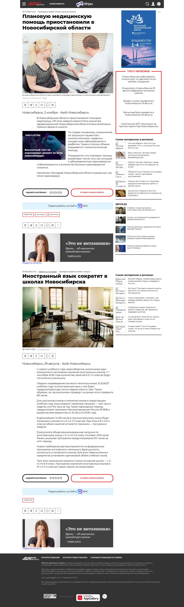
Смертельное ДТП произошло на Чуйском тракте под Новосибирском (138, 125)
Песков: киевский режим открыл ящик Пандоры (142, 247)
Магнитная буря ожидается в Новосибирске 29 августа (138, 113)
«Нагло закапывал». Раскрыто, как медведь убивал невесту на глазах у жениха (144, 300)
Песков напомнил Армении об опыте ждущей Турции (144, 228)
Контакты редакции (50, 558)
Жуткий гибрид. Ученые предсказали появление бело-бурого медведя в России (144, 281)
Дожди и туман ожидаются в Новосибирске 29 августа (138, 102)
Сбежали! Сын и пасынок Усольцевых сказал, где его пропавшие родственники (145, 174)
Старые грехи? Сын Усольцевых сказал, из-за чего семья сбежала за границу (144, 328)
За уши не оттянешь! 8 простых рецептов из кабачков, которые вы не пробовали (144, 193)
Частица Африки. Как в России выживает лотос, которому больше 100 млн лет (144, 145)
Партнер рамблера (66, 596)
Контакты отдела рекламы (75, 558)
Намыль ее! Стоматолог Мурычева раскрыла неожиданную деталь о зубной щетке (143, 183)
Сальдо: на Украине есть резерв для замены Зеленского (143, 218)
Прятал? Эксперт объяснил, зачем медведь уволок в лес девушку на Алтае (143, 164)
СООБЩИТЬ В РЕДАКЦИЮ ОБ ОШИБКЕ (106, 558)
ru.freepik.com (43, 349)
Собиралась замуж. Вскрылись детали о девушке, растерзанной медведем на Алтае (143, 309)
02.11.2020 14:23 (29, 12)
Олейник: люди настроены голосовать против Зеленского (141, 209)
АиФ (45, 98)
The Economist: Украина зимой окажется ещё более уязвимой (141, 237)
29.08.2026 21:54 (29, 272)
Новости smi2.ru (32, 263)
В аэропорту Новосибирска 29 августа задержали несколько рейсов (138, 90)
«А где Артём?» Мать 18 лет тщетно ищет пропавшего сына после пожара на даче (143, 319)
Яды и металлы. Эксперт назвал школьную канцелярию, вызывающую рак (142, 155)
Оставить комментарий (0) (92, 192)
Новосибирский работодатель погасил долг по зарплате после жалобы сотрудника (138, 79)
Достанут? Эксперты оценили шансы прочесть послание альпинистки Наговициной (144, 290)
